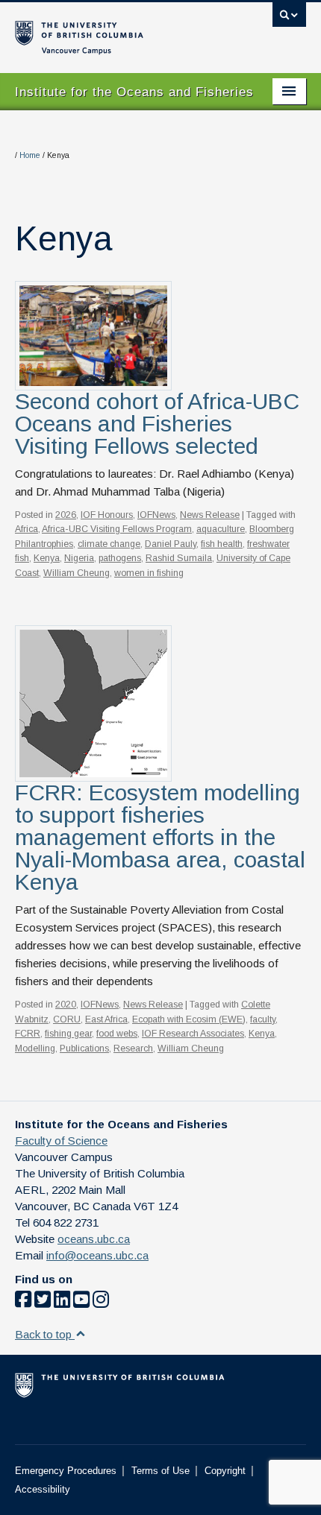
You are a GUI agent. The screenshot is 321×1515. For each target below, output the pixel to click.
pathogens (120, 558)
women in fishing (149, 573)
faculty (262, 1019)
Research (133, 1048)
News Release (210, 515)
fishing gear (68, 1033)
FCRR (27, 1033)
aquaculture (220, 529)
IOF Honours (107, 515)
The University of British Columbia (117, 30)
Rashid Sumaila (179, 558)
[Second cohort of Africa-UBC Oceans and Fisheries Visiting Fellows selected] (93, 334)
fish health (222, 544)
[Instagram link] (101, 1302)
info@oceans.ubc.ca (97, 1255)
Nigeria (79, 558)
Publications (84, 1048)
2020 (65, 1004)
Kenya (47, 558)
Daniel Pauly (170, 544)
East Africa (106, 1019)
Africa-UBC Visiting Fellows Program (117, 529)
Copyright (225, 1470)
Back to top (45, 1334)
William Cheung (76, 573)
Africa (26, 529)
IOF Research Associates (193, 1033)
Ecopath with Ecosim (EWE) (189, 1019)
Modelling (35, 1048)
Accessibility (42, 1489)
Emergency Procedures (65, 1470)
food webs (116, 1033)
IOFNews (156, 515)
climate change (109, 544)
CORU (67, 1019)
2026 (65, 515)
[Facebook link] (23, 1302)
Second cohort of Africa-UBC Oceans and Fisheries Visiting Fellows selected (157, 423)
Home (29, 155)
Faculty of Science (61, 1140)
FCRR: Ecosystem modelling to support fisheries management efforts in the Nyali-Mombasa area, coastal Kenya (160, 837)
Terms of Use (160, 1470)
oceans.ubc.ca (93, 1239)
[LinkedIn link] (62, 1302)
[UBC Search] (289, 18)
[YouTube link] (81, 1302)
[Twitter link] (42, 1302)
